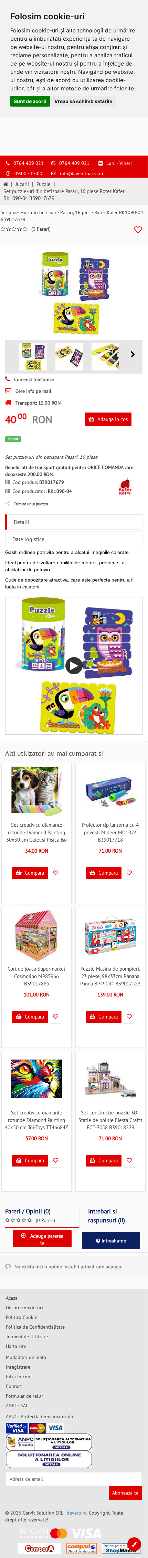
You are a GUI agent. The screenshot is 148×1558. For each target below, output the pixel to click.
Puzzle (43, 184)
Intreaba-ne (113, 1241)
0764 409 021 (28, 163)
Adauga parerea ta (46, 1239)
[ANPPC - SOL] (49, 1459)
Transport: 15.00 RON (37, 403)
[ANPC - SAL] (49, 1442)
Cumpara (33, 873)
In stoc (13, 438)
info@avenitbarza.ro (81, 173)
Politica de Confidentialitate (35, 1327)
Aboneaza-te (125, 1493)
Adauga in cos (112, 419)
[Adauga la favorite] (138, 230)
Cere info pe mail (32, 391)
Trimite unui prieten (31, 503)
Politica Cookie (21, 1317)
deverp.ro (77, 1513)
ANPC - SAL (17, 1405)
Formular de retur (24, 1396)
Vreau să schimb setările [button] (83, 101)
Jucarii (22, 184)
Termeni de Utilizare (27, 1336)
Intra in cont (19, 1376)
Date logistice (28, 539)
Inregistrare (18, 1367)
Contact (14, 1386)
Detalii (21, 521)
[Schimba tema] (134, 1544)
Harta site (16, 1346)
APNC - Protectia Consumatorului (40, 1416)
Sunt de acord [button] (30, 101)
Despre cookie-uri (24, 1307)
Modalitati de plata (26, 1357)
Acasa (12, 1298)
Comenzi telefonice (33, 379)
